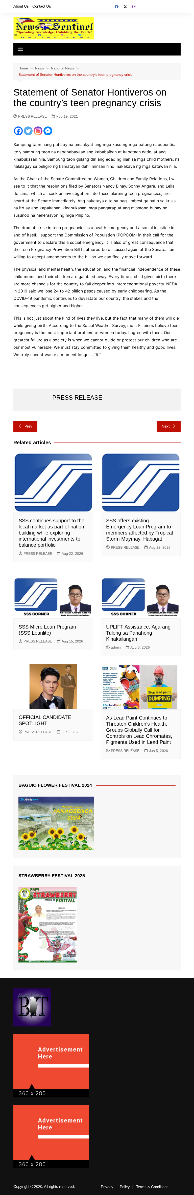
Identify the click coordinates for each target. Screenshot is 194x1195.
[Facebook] (18, 130)
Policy (125, 1187)
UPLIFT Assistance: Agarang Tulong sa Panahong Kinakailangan (138, 633)
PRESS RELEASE (32, 116)
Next (165, 426)
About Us (21, 6)
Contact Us (41, 6)
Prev (28, 426)
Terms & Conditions (152, 1187)
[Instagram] (38, 130)
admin (116, 647)
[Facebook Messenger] (47, 130)
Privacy (107, 1187)
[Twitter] (28, 130)
